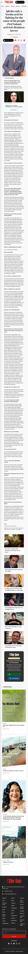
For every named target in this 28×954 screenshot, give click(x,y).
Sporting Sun (14, 915)
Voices (12, 910)
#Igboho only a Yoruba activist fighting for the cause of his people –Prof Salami (14, 528)
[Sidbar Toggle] (1, 2)
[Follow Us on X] (11, 943)
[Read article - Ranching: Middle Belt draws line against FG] (14, 705)
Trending (22, 911)
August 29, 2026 (6, 728)
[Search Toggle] (26, 2)
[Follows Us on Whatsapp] (21, 40)
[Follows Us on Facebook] (15, 40)
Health (12, 900)
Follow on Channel (15, 674)
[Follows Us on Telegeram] (24, 40)
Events (12, 898)
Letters (4, 921)
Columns (13, 6)
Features (4, 723)
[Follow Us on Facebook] (8, 943)
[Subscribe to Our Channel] (14, 943)
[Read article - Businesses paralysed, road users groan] (14, 751)
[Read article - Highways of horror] (14, 842)
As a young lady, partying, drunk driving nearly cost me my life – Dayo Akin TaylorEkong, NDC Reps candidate (13, 818)
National (7, 6)
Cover (4, 860)
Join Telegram (15, 678)
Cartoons (22, 898)
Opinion (13, 905)
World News (14, 920)
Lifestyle (13, 903)
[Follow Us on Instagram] (19, 943)
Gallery (3, 918)
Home (2, 6)
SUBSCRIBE (14, 936)
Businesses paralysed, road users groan (13, 770)
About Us (22, 913)
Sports (3, 909)
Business (18, 6)
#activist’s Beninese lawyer (10, 526)
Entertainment (5, 923)
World (12, 913)
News (3, 912)
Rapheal (16, 37)
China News (24, 6)
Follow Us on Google (21, 2)
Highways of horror (8, 862)
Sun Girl (22, 904)
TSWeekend (14, 908)
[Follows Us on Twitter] (18, 40)
